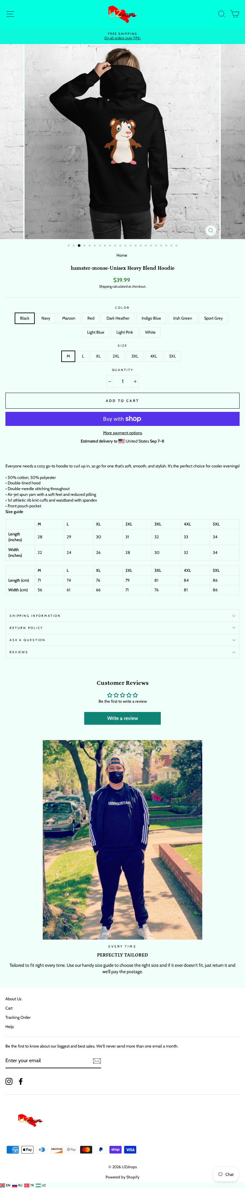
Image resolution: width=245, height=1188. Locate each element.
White (150, 332)
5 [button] (90, 246)
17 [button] (151, 246)
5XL (172, 356)
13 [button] (131, 246)
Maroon (68, 318)
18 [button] (156, 246)
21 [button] (172, 246)
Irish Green (182, 318)
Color (122, 307)
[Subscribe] (97, 1061)
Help (9, 1026)
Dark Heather (118, 318)
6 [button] (95, 246)
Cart (8, 1008)
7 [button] (100, 246)
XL (98, 356)
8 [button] (105, 246)
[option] (122, 34)
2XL (116, 356)
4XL (153, 356)
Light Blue (95, 332)
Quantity (122, 370)
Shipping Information (35, 615)
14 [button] (136, 246)
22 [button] (177, 246)
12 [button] (126, 246)
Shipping (105, 286)
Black (24, 318)
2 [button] (74, 246)
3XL (134, 356)
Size (122, 345)
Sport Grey (213, 318)
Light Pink (124, 332)
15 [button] (141, 246)
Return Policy (26, 628)
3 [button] (79, 245)
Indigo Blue (151, 318)
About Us (13, 998)
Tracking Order (18, 1017)
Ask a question (28, 640)
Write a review (122, 718)
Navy (45, 318)
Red (90, 318)
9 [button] (110, 246)
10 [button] (115, 246)
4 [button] (85, 246)
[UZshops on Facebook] (20, 1081)
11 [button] (120, 246)
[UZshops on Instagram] (8, 1081)
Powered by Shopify (122, 1177)
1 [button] (69, 246)
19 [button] (161, 246)
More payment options (122, 432)
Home (121, 255)
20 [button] (166, 246)
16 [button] (146, 246)
